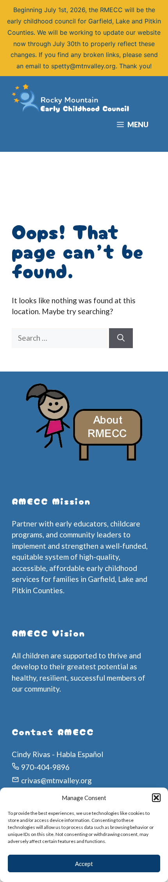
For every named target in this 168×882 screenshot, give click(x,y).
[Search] (121, 338)
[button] (156, 798)
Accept (84, 863)
